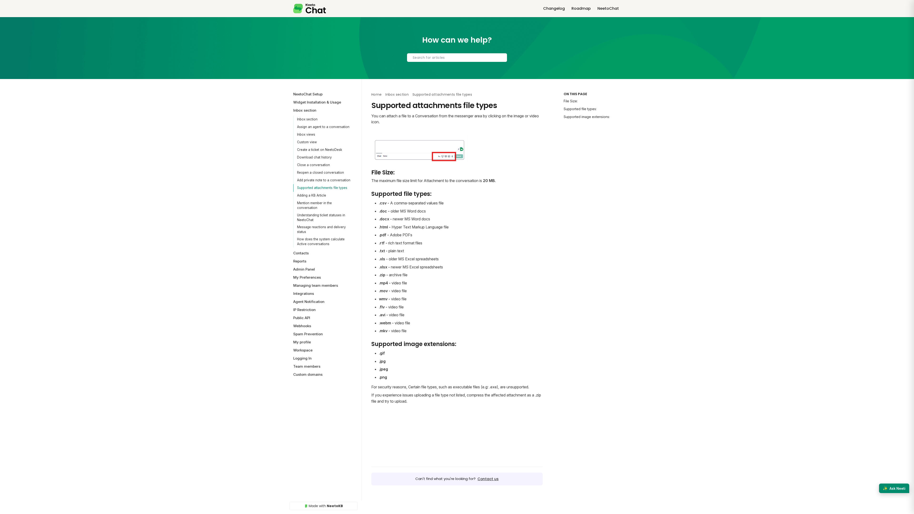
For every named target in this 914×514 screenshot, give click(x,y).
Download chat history (314, 157)
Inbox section (307, 119)
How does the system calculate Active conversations (321, 241)
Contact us (488, 478)
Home (376, 94)
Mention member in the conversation (314, 205)
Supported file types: (580, 109)
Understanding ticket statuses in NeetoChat (321, 217)
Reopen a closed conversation (320, 172)
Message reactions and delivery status (321, 229)
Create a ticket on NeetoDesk (319, 150)
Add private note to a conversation (323, 180)
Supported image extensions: (587, 117)
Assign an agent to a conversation (323, 127)
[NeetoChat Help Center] (309, 8)
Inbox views (306, 134)
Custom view (307, 142)
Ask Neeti (894, 488)
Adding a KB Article (311, 195)
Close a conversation (313, 165)
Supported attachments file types (322, 188)
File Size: (571, 101)
